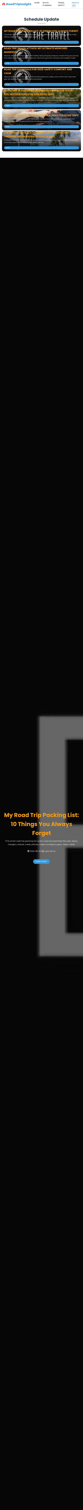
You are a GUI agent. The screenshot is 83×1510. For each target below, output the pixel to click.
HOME (37, 3)
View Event (41, 861)
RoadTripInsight (18, 4)
